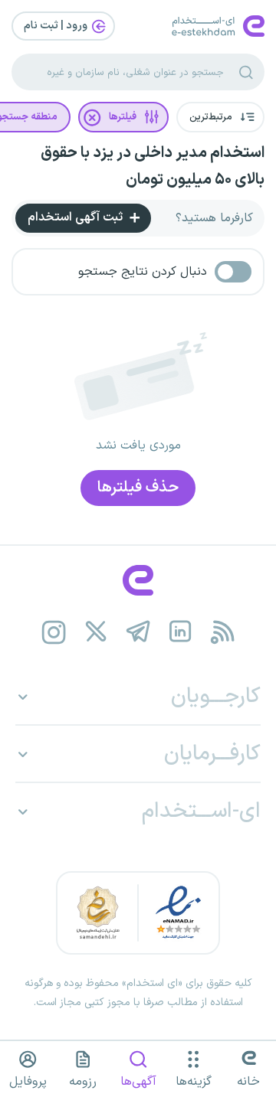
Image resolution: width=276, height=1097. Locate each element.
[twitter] (96, 632)
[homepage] (138, 580)
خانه (248, 1082)
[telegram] (138, 632)
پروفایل (28, 1082)
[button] (220, 117)
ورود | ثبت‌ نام (57, 26)
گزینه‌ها (194, 1082)
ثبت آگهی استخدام (77, 217)
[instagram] (54, 632)
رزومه (83, 1082)
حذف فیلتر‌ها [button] (138, 487)
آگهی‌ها (138, 1082)
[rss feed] (222, 632)
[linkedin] (180, 632)
